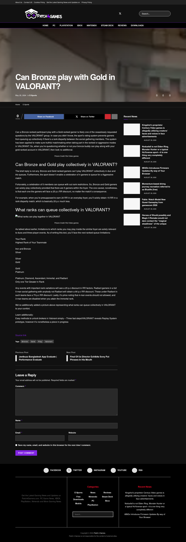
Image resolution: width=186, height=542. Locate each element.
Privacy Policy (87, 2)
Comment (20, 386)
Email (18, 432)
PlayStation (66, 25)
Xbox (79, 25)
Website (72, 432)
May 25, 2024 (20, 95)
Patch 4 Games (99, 533)
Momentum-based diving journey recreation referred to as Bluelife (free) (156, 186)
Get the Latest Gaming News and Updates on (63, 2)
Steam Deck (107, 25)
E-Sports (33, 95)
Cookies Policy (39, 2)
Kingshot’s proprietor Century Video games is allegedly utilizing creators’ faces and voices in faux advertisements (155, 130)
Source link (20, 335)
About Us (18, 2)
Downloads (137, 25)
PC (54, 25)
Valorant (48, 341)
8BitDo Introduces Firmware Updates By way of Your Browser (155, 170)
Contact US (28, 2)
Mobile (78, 503)
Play (40, 341)
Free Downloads (78, 498)
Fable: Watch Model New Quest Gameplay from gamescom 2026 (154, 202)
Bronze (25, 341)
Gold (33, 341)
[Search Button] (168, 13)
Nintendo (92, 25)
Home (45, 25)
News (92, 492)
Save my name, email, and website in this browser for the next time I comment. (54, 445)
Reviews (122, 25)
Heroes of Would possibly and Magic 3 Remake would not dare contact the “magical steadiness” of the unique (156, 219)
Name (18, 420)
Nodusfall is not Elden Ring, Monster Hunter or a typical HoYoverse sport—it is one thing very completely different (155, 152)
